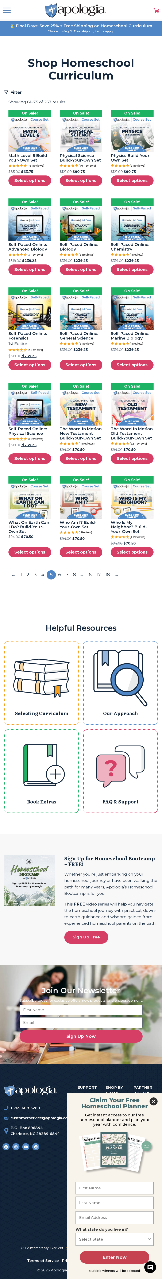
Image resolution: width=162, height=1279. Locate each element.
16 (89, 575)
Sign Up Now (81, 1036)
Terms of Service (43, 1261)
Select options (29, 180)
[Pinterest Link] (36, 1147)
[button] (29, 166)
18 (107, 575)
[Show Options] (149, 1239)
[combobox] (113, 1239)
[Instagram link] (16, 1147)
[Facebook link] (6, 1147)
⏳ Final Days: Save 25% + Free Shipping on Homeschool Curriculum (81, 25)
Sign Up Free (86, 937)
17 (98, 575)
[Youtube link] (26, 1147)
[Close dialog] (153, 1101)
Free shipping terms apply (93, 31)
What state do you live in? (102, 1229)
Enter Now (115, 1257)
